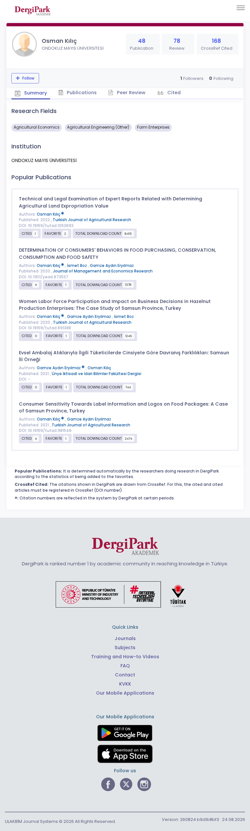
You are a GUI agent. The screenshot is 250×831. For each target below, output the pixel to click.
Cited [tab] (173, 92)
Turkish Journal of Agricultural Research (92, 219)
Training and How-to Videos (125, 656)
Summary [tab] (35, 93)
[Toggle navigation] (240, 8)
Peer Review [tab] (131, 92)
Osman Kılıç (49, 214)
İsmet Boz (77, 265)
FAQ (125, 665)
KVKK (125, 684)
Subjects (125, 647)
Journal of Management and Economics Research (103, 271)
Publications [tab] (81, 92)
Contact (125, 675)
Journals (125, 638)
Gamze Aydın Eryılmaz (112, 265)
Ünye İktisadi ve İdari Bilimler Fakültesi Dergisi (96, 373)
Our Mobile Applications (125, 693)
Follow (28, 78)
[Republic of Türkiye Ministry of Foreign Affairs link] (125, 594)
